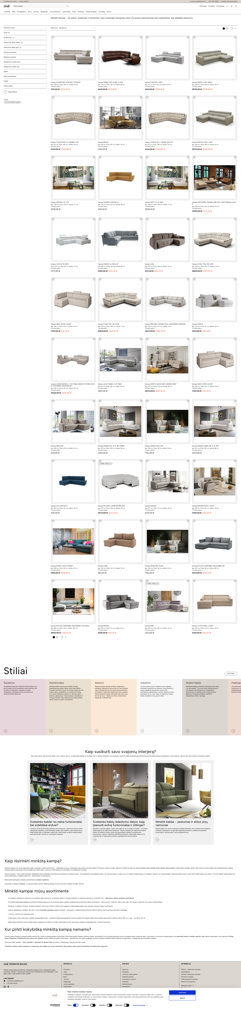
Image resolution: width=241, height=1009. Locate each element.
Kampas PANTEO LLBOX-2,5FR (202, 142)
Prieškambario (21, 12)
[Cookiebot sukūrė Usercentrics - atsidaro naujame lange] (55, 1005)
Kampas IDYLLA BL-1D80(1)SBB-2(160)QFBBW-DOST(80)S (70, 626)
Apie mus (125, 969)
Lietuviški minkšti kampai (12, 102)
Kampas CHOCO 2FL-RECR (60, 264)
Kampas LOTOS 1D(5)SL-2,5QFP (202, 626)
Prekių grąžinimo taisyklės (189, 979)
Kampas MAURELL (103, 626)
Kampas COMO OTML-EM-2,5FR (202, 264)
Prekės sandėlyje (91, 12)
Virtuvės (36, 12)
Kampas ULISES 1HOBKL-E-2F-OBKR (110, 384)
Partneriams (126, 986)
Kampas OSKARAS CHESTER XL (108, 202)
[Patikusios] (227, 6)
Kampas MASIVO (197, 324)
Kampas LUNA (149, 264)
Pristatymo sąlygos (187, 977)
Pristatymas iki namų (10, 1)
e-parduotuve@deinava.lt (197, 1)
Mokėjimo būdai (186, 985)
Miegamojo (44, 12)
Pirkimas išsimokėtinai (188, 982)
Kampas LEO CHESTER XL (59, 506)
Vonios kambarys (55, 12)
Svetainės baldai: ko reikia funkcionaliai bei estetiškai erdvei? (56, 823)
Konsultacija (220, 6)
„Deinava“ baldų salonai (129, 974)
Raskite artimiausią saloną (229, 1)
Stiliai (74, 12)
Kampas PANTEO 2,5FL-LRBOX (202, 82)
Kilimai (109, 12)
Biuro (30, 12)
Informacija (203, 6)
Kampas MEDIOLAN (57, 446)
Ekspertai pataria (127, 977)
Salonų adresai (23, 1)
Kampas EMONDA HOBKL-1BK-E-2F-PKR (205, 446)
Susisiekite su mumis (129, 979)
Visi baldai (101, 12)
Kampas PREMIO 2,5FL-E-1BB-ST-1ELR (110, 82)
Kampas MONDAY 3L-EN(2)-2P (108, 264)
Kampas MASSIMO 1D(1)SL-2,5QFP (203, 506)
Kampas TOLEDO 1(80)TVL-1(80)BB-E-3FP (65, 142)
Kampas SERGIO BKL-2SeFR (154, 566)
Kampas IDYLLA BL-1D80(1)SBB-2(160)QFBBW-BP (208, 566)
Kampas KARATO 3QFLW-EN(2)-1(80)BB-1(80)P (160, 384)
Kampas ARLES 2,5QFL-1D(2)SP (202, 384)
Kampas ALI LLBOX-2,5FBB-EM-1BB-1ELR (111, 506)
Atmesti (182, 998)
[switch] (93, 1005)
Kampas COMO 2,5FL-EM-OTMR (108, 324)
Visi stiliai (230, 673)
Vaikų (13, 12)
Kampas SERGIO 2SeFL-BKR (154, 446)
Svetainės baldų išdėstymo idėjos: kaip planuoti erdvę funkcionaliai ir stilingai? (119, 823)
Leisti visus (182, 992)
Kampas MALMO (103, 142)
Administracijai (127, 984)
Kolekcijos (81, 12)
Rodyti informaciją (139, 1005)
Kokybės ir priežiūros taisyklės (190, 974)
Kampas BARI (149, 626)
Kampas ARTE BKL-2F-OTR (60, 202)
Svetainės (7, 12)
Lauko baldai (66, 12)
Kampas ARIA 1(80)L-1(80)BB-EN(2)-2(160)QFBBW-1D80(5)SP (165, 324)
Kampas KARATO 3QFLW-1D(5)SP (62, 566)
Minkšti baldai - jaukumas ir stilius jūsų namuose (182, 823)
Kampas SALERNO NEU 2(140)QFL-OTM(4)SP (65, 82)
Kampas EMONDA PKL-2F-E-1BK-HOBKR (111, 446)
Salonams (125, 982)
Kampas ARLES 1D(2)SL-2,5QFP (61, 324)
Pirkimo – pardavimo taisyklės (190, 969)
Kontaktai (212, 6)
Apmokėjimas (185, 972)
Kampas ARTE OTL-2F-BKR (154, 202)
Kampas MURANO (150, 506)
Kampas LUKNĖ (103, 566)
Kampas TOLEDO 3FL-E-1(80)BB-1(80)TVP (159, 142)
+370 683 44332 (213, 1)
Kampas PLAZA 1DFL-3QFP (153, 82)
